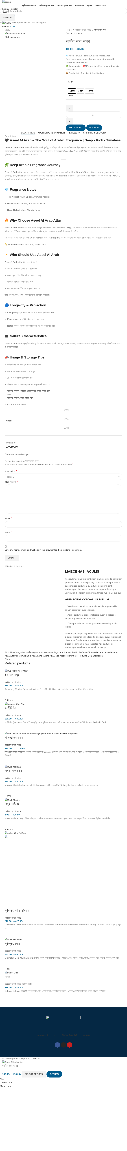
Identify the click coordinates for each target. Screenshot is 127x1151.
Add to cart (76, 128)
